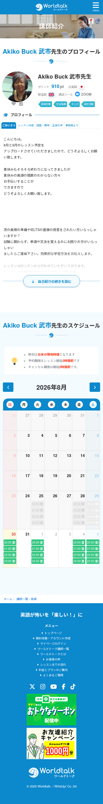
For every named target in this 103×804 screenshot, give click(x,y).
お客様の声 (53, 659)
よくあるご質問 (53, 675)
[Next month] (95, 387)
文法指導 (61, 104)
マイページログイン (53, 643)
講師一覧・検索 (27, 599)
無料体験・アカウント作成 (53, 638)
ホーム (8, 599)
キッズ (75, 104)
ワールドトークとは (53, 654)
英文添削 (89, 104)
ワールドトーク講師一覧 (53, 649)
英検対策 (46, 104)
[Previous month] (8, 387)
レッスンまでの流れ (53, 664)
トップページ (53, 633)
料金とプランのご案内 (53, 670)
